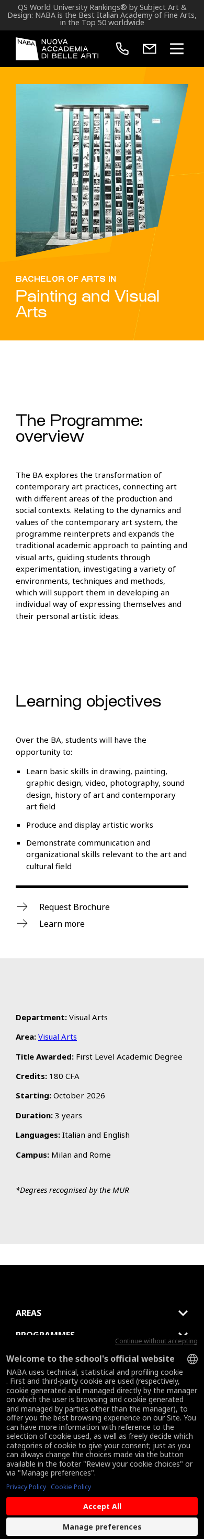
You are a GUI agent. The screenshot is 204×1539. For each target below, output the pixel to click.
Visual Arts (57, 1036)
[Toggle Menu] (176, 48)
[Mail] (149, 48)
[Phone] (122, 48)
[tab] (102, 1313)
